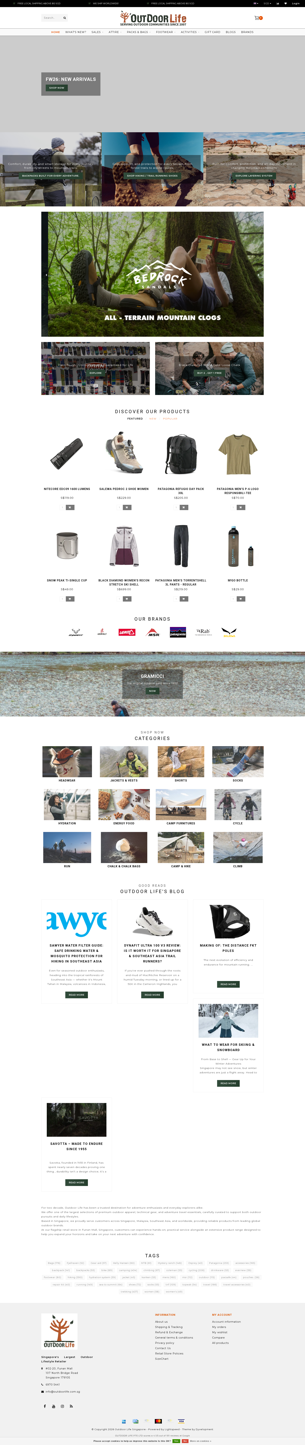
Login (296, 3)
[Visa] (181, 1421)
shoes (135, 1284)
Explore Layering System (254, 175)
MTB (146, 1263)
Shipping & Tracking (169, 1327)
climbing (152, 1270)
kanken (149, 1277)
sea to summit (110, 1284)
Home (55, 32)
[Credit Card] (135, 1421)
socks (153, 1284)
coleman (174, 1270)
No (185, 1441)
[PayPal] (169, 1421)
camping (128, 1270)
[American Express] (123, 1421)
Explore (96, 373)
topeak (190, 1284)
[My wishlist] (286, 3)
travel (210, 1284)
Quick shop (68, 487)
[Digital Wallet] (146, 1421)
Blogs (231, 32)
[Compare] (278, 3)
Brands (247, 32)
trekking (129, 1291)
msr (187, 1277)
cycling (197, 1270)
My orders (219, 1327)
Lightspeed (172, 1429)
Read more (76, 995)
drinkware (220, 1270)
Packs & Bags (137, 32)
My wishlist (220, 1332)
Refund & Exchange (169, 1332)
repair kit (61, 1284)
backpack (61, 1270)
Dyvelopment (204, 1429)
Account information (226, 1321)
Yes (176, 1441)
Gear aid (99, 1263)
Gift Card (212, 32)
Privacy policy (164, 1343)
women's (174, 1291)
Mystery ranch (170, 1263)
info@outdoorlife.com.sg (63, 1391)
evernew (243, 1270)
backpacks (85, 1270)
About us (161, 1321)
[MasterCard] (158, 1421)
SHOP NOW (56, 88)
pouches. (251, 1277)
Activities (189, 32)
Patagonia (219, 1263)
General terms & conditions (174, 1337)
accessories (245, 1263)
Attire (114, 32)
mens (169, 1277)
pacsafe (229, 1277)
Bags (54, 1263)
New (152, 418)
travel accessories (236, 1284)
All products (220, 1343)
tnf (171, 1284)
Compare (218, 1337)
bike (107, 1270)
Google (186, 1436)
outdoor (207, 1277)
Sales (96, 32)
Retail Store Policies (169, 1353)
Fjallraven (75, 1263)
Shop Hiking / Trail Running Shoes (152, 175)
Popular (170, 418)
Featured (135, 418)
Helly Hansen (124, 1263)
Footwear (164, 32)
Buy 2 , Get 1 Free (209, 373)
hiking (75, 1277)
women (152, 1291)
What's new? (75, 32)
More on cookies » (200, 1441)
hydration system (102, 1277)
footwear (52, 1277)
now (152, 691)
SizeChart (162, 1358)
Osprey (195, 1263)
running (85, 1284)
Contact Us (163, 1348)
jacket (128, 1277)
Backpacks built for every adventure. (50, 175)
